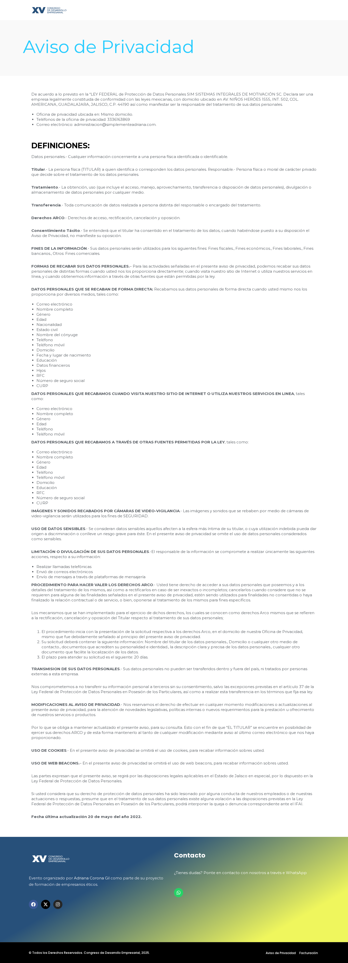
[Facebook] (33, 904)
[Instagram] (57, 904)
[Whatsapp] (178, 892)
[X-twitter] (45, 904)
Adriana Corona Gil (92, 878)
